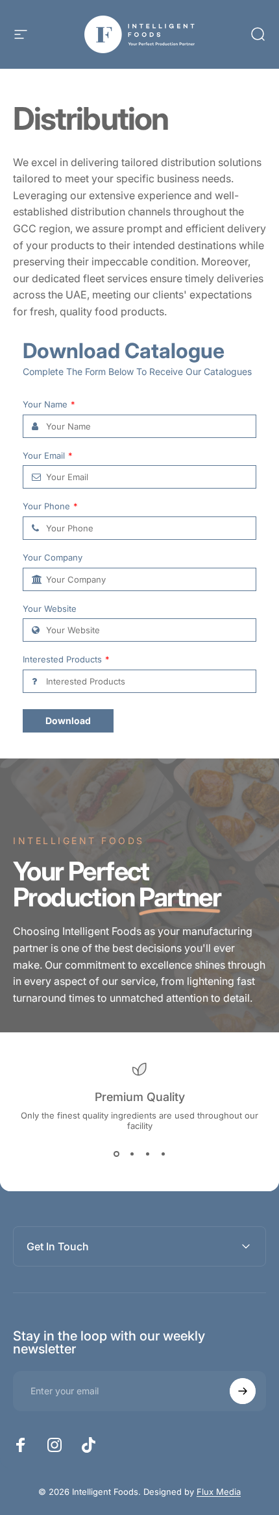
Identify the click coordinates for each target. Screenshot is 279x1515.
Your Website (50, 609)
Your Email (48, 456)
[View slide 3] (147, 1154)
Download (68, 720)
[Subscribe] (243, 1391)
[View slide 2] (132, 1154)
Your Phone (50, 506)
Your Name (49, 404)
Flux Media (219, 1491)
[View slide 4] (163, 1154)
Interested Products (66, 659)
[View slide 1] (116, 1154)
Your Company (52, 558)
